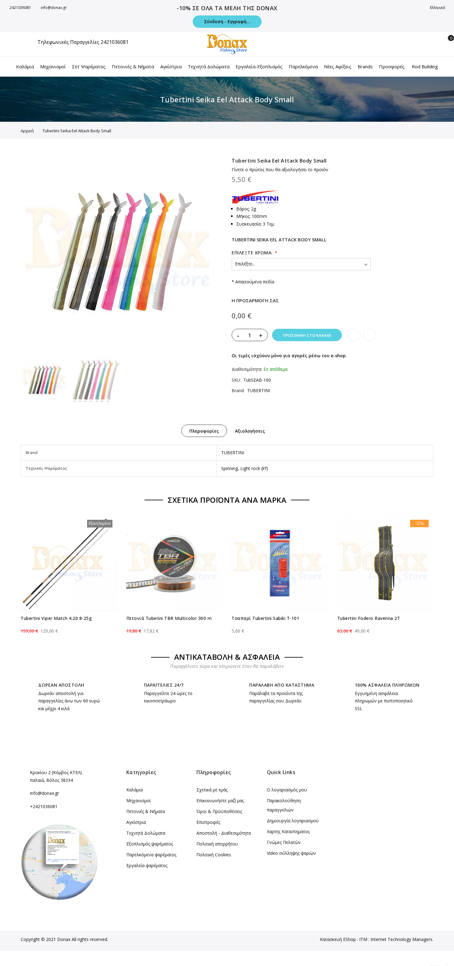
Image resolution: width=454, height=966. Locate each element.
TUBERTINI (258, 390)
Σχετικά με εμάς (212, 790)
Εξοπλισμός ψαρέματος (149, 844)
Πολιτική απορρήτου (217, 844)
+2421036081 (43, 806)
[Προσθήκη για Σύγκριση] (370, 335)
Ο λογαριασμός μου (287, 790)
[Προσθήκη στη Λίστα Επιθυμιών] (354, 335)
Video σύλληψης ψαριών (291, 853)
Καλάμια (134, 790)
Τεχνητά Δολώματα (145, 833)
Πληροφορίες (204, 431)
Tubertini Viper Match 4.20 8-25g (56, 618)
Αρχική (27, 130)
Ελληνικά (438, 7)
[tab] (204, 431)
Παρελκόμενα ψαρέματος (151, 855)
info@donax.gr (54, 7)
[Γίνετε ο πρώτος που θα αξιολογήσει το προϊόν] (69, 625)
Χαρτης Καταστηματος (288, 831)
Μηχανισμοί (138, 800)
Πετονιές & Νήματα (145, 811)
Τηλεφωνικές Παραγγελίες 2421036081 (82, 42)
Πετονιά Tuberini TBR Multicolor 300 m (169, 618)
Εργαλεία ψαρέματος (146, 865)
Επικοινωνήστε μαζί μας (220, 800)
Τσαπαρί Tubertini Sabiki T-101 (265, 618)
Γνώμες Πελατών (284, 842)
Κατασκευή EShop (338, 939)
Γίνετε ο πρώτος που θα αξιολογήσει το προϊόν (280, 169)
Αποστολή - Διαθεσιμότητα (223, 833)
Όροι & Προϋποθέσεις (219, 811)
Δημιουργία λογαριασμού (293, 821)
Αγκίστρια (136, 822)
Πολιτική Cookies (213, 855)
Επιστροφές (208, 822)
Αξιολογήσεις (250, 431)
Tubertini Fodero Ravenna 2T (368, 618)
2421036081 (20, 7)
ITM (363, 939)
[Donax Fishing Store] (227, 44)
